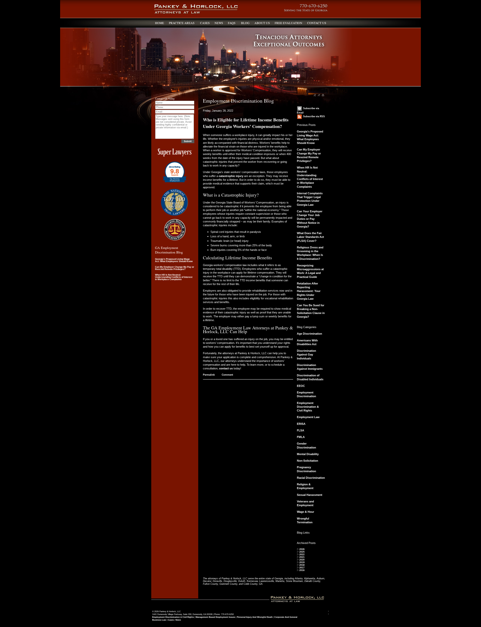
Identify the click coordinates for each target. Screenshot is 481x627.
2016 (302, 570)
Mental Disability (308, 454)
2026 (302, 549)
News (178, 620)
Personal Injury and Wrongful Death (255, 617)
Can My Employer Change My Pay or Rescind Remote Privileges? (174, 268)
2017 (302, 567)
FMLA (301, 437)
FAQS (232, 23)
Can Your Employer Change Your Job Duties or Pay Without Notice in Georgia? (309, 219)
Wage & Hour (305, 511)
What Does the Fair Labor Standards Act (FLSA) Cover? (310, 236)
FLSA (300, 430)
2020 (302, 559)
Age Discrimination (309, 333)
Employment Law (308, 417)
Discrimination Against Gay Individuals (306, 354)
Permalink (209, 374)
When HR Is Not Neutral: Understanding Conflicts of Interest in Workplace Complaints (173, 277)
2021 (302, 557)
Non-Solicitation (307, 460)
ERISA (301, 423)
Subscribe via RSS (314, 116)
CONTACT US (316, 23)
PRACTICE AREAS (182, 23)
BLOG (245, 23)
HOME (159, 23)
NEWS (219, 23)
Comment (227, 374)
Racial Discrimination (311, 477)
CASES (205, 23)
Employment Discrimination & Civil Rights (308, 406)
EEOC (301, 385)
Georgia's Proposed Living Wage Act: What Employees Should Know (174, 260)
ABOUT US (262, 23)
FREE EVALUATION (288, 23)
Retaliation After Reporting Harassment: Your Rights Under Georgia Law (309, 291)
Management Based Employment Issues (215, 617)
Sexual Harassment (309, 494)
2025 (302, 552)
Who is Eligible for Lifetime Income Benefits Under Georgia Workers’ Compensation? (245, 122)
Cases (171, 620)
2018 (302, 565)
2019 (302, 562)
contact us (226, 368)
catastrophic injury (231, 176)
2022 (302, 554)
